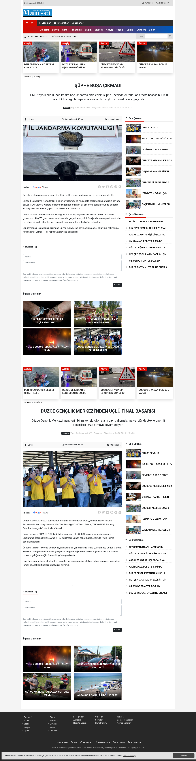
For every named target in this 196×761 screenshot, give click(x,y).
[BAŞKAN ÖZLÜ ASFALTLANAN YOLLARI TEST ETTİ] (98, 658)
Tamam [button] (184, 756)
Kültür (65, 29)
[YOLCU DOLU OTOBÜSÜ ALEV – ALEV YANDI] (47, 341)
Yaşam (119, 29)
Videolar (46, 23)
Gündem (141, 29)
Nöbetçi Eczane (80, 723)
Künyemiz (87, 742)
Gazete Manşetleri (125, 720)
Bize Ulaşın (164, 3)
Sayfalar (98, 720)
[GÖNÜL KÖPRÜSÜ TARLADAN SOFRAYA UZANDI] (47, 686)
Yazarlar (79, 23)
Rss (75, 742)
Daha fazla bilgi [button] (129, 756)
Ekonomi (44, 29)
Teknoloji (77, 29)
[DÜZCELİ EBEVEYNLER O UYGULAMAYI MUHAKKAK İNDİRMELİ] (98, 314)
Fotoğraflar (63, 23)
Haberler (27, 76)
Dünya (55, 29)
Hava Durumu (101, 723)
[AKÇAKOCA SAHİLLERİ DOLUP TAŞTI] (98, 686)
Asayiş (109, 29)
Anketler (77, 720)
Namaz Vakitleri (124, 723)
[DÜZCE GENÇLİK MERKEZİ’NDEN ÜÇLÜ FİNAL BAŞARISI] (98, 341)
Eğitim (130, 29)
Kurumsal (149, 3)
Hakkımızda (104, 742)
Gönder (117, 285)
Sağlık (88, 29)
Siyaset (99, 29)
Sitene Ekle (62, 742)
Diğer (152, 29)
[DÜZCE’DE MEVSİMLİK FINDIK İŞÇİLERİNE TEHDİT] (47, 314)
